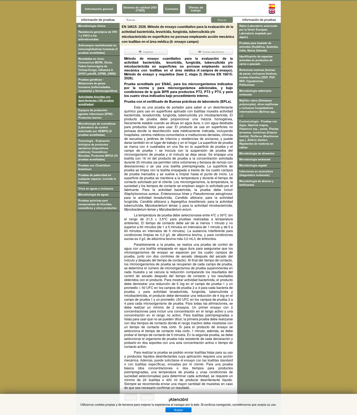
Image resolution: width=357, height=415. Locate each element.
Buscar (222, 20)
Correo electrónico (213, 52)
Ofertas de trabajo (196, 9)
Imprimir (147, 52)
